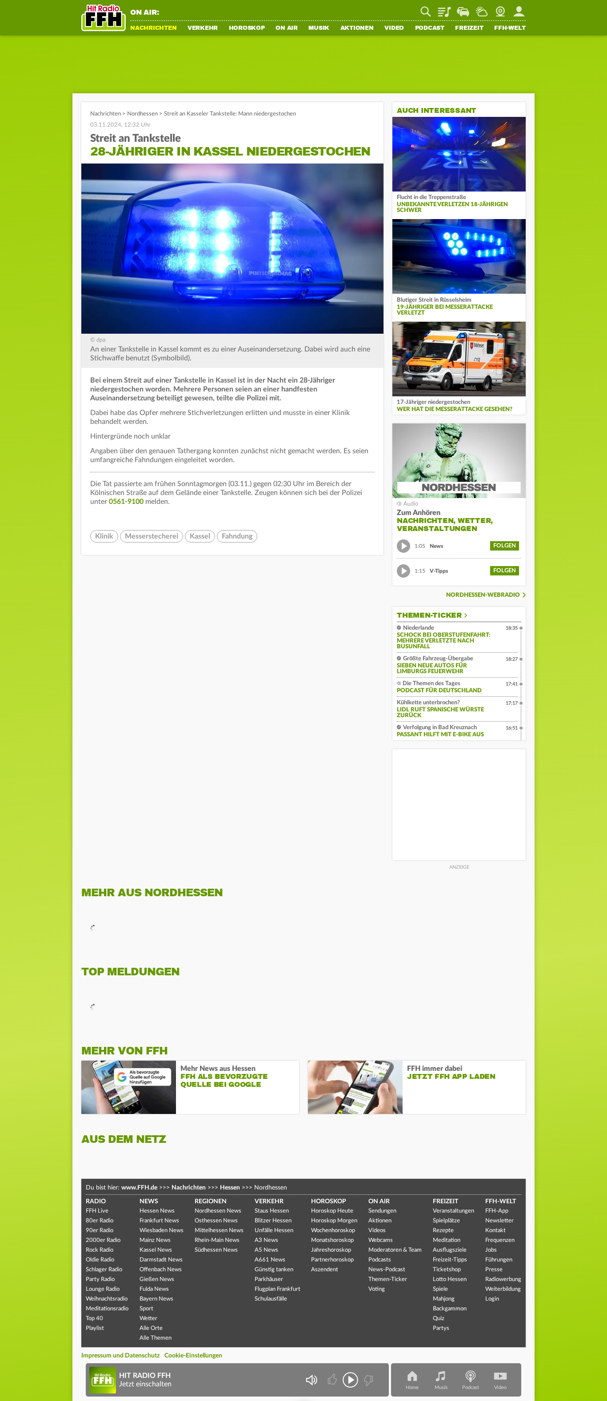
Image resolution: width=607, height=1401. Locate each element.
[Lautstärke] (311, 1380)
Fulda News (154, 1289)
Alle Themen (156, 1338)
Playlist (444, 8)
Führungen (498, 1260)
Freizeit (469, 28)
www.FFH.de (139, 1188)
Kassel (200, 536)
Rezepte (443, 1230)
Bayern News (156, 1299)
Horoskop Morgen (334, 1221)
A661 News (270, 1260)
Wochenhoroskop (333, 1230)
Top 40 (94, 1318)
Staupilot (463, 8)
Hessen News (157, 1211)
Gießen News (157, 1279)
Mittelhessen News (219, 1230)
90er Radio (99, 1230)
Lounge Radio (103, 1289)
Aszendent (324, 1270)
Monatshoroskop (332, 1240)
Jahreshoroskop (331, 1250)
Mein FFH (519, 8)
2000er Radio (103, 1240)
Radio (96, 1201)
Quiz (438, 1318)
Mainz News (155, 1240)
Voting (376, 1289)
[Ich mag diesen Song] (333, 1380)
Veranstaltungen (453, 1211)
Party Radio (100, 1279)
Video (394, 28)
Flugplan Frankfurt (277, 1289)
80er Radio (99, 1221)
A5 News (266, 1250)
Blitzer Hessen (273, 1221)
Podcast (429, 28)
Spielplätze (446, 1221)
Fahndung (237, 536)
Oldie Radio (100, 1260)
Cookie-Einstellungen (193, 1356)
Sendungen (382, 1211)
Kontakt (495, 1230)
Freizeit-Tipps (450, 1260)
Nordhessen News (218, 1211)
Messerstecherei (151, 536)
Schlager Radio (104, 1270)
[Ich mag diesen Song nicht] (367, 1380)
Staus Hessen (272, 1211)
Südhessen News (216, 1250)
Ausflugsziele (450, 1250)
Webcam (500, 8)
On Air (287, 28)
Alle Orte (151, 1328)
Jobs (491, 1250)
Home (412, 1387)
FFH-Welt (510, 28)
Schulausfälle (271, 1299)
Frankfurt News (159, 1221)
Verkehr (203, 28)
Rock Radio (99, 1250)
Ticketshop (447, 1270)
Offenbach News (161, 1270)
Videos (377, 1230)
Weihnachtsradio (107, 1299)
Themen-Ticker (429, 615)
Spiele (440, 1289)
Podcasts (379, 1260)
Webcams (380, 1240)
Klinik (104, 536)
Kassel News (156, 1250)
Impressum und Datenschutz (120, 1356)
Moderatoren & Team (395, 1250)
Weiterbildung (503, 1289)
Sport (146, 1309)
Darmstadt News (161, 1260)
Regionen (211, 1201)
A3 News (266, 1240)
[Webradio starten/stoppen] (350, 1380)
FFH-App (496, 1211)
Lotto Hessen (450, 1279)
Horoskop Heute (332, 1211)
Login (492, 1299)
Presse (494, 1270)
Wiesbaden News (162, 1230)
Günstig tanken (274, 1270)
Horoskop (247, 28)
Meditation (446, 1240)
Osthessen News (216, 1221)
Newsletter (499, 1221)
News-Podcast (386, 1270)
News (149, 1201)
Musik (318, 28)
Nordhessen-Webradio (483, 595)
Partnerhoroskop (332, 1260)
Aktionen (357, 28)
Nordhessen (142, 114)
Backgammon (450, 1309)
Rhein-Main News (217, 1240)
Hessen (230, 1188)
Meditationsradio (107, 1309)
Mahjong (444, 1299)
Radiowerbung (503, 1279)
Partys (441, 1328)
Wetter (481, 8)
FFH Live (97, 1211)
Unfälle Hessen (274, 1230)
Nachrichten (153, 28)
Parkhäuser (269, 1279)
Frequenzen (500, 1240)
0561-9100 (126, 501)
